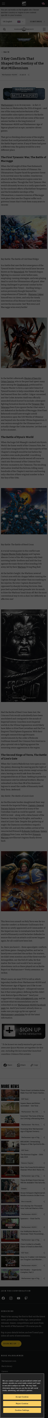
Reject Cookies (22, 1404)
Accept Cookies (22, 1397)
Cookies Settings (22, 1410)
